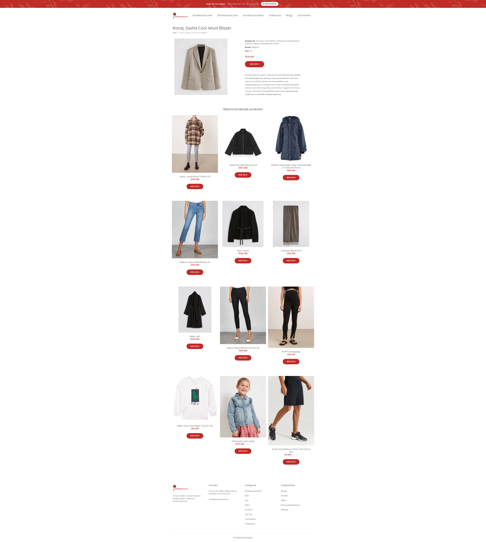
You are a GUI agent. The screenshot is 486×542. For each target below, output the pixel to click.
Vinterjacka (275, 15)
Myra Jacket (243, 250)
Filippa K (257, 43)
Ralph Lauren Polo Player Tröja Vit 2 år (195, 426)
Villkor (283, 500)
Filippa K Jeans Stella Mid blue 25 (195, 262)
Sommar (260, 41)
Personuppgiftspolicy (290, 505)
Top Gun (248, 514)
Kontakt (284, 495)
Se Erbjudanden (269, 4)
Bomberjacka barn (253, 15)
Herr (247, 500)
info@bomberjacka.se (218, 499)
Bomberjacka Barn (253, 491)
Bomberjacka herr (203, 15)
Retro (247, 505)
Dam (247, 495)
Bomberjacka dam (228, 15)
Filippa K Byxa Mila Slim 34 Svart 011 (243, 348)
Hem (175, 32)
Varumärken (304, 15)
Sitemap (284, 509)
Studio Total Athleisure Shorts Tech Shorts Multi (291, 450)
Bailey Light (195, 336)
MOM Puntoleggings (291, 351)
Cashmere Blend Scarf (291, 250)
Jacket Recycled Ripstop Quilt (243, 165)
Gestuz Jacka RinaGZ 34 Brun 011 (195, 176)
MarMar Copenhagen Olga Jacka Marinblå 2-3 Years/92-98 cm (291, 166)
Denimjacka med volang (243, 441)
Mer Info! (254, 64)
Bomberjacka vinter (270, 43)
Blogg (289, 15)
